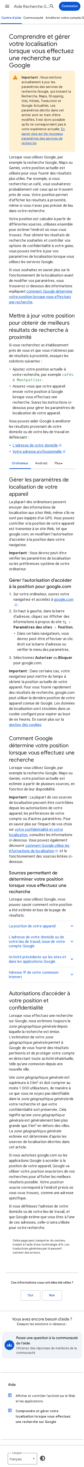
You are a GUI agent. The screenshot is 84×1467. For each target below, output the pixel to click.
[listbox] (58, 463)
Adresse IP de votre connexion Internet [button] (33, 974)
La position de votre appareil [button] (32, 926)
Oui (30, 1295)
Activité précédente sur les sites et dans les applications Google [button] (37, 959)
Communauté (33, 18)
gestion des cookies (25, 725)
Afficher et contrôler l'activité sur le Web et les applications (45, 1398)
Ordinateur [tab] (20, 463)
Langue (17, 1452)
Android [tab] (41, 463)
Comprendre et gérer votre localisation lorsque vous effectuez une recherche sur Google (43, 1416)
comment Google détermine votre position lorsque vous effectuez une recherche (40, 296)
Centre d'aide (11, 18)
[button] (7, 6)
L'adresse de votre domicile (35, 445)
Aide (12, 1384)
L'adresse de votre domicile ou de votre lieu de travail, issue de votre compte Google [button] (37, 941)
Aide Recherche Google (32, 6)
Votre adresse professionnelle (37, 451)
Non (52, 1295)
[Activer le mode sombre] (42, 1458)
